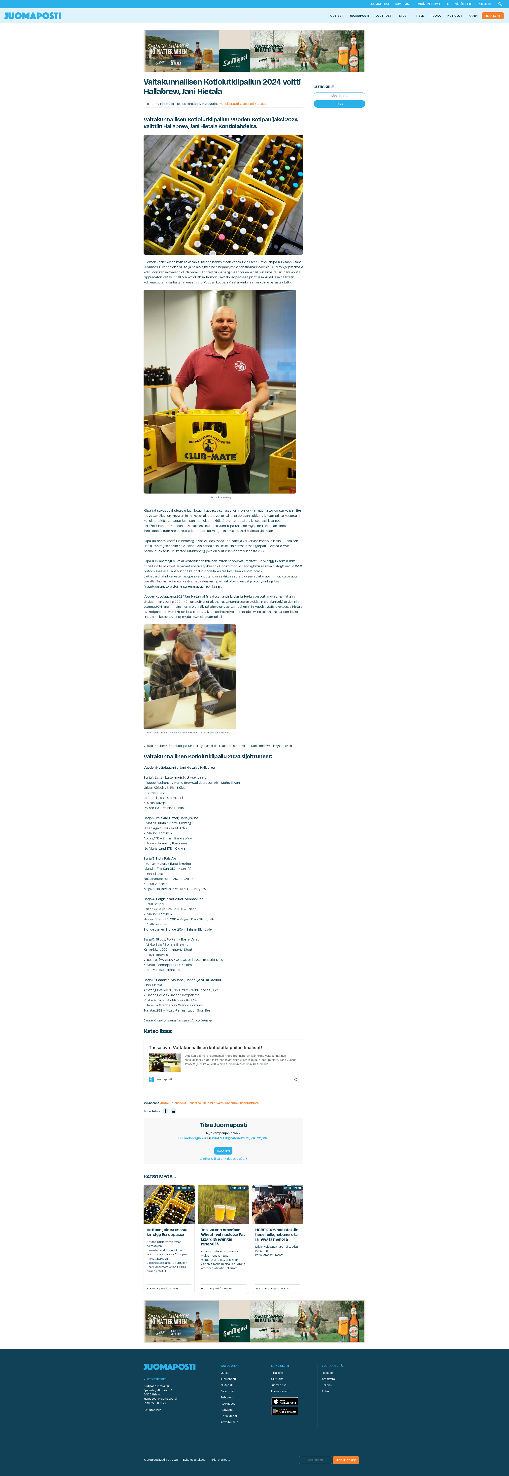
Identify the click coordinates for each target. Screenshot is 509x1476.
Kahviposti (227, 1410)
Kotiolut (454, 16)
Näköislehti (464, 4)
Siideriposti (228, 1391)
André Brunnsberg (173, 1103)
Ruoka (435, 16)
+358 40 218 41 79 (155, 1403)
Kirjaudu (485, 4)
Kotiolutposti (229, 104)
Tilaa (339, 104)
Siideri (404, 16)
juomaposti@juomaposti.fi (160, 1398)
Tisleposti (227, 1397)
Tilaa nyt (223, 1151)
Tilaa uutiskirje (345, 1460)
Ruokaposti (228, 1403)
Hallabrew (194, 1103)
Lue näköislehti (280, 1391)
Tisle (420, 16)
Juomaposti (359, 16)
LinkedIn (327, 1385)
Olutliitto (209, 1103)
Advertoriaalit (229, 1422)
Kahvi (473, 16)
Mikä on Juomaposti (433, 4)
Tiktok (325, 1391)
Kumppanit (403, 4)
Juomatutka (379, 4)
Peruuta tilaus (152, 1410)
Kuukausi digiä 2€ (192, 1138)
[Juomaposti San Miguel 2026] (254, 51)
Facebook (328, 1373)
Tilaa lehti (492, 16)
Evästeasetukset (194, 1459)
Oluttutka (277, 1379)
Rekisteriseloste (220, 1459)
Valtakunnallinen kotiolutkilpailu (238, 1103)
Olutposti (384, 16)
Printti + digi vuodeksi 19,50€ (240, 1138)
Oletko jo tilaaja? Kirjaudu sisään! (223, 1159)
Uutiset (336, 16)
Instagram (328, 1379)
